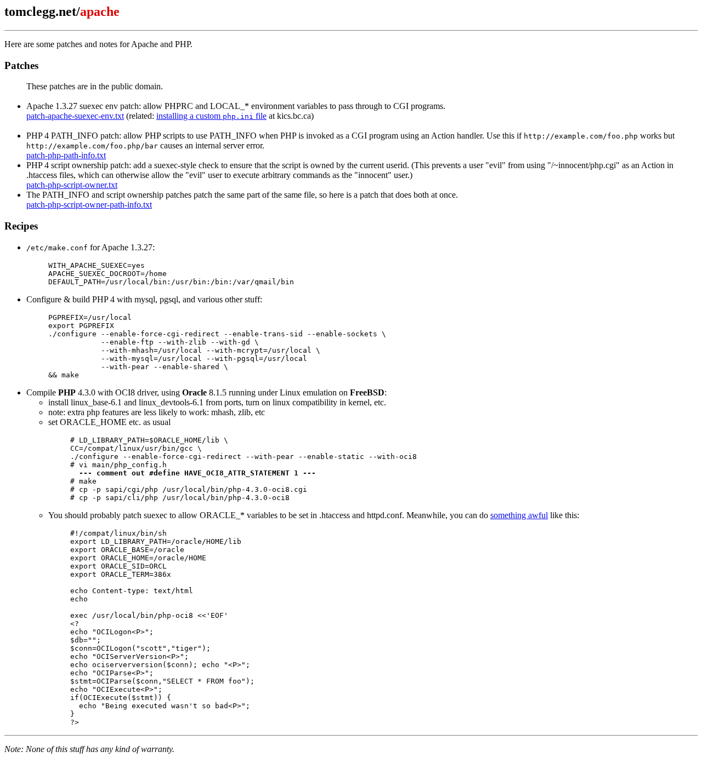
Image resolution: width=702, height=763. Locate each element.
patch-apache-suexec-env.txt (75, 116)
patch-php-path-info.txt (66, 155)
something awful (519, 515)
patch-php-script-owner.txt (71, 185)
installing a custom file (211, 116)
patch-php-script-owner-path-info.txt (89, 204)
